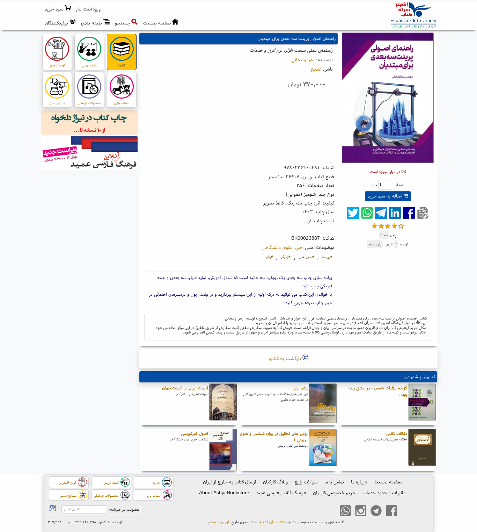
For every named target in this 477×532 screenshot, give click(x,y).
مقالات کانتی (396, 433)
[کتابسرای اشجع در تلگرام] (376, 511)
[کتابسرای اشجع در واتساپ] (345, 511)
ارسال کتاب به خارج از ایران (229, 481)
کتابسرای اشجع (270, 522)
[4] (394, 225)
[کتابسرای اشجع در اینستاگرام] (361, 511)
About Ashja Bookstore (224, 492)
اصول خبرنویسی (194, 433)
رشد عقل (300, 388)
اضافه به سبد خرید (386, 196)
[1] (374, 225)
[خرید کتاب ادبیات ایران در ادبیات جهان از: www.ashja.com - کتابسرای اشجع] (223, 404)
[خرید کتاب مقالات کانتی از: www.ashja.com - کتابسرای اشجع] (422, 450)
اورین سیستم (218, 522)
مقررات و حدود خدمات (383, 492)
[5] (401, 225)
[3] (387, 225)
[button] (88, 9)
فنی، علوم (293, 247)
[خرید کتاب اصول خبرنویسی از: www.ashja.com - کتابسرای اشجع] (223, 450)
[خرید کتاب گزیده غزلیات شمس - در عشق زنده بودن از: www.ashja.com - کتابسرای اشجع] (422, 404)
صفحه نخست (388, 481)
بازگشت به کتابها (285, 358)
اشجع (316, 68)
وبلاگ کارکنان (275, 481)
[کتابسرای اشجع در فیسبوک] (391, 511)
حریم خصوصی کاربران (334, 492)
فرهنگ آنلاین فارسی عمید (281, 492)
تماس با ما (334, 481)
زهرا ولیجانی (303, 59)
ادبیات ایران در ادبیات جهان (185, 388)
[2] (381, 225)
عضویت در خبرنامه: (124, 509)
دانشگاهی (271, 247)
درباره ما (359, 481)
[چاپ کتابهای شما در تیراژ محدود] (89, 123)
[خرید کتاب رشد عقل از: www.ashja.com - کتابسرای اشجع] (323, 404)
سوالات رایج (306, 481)
